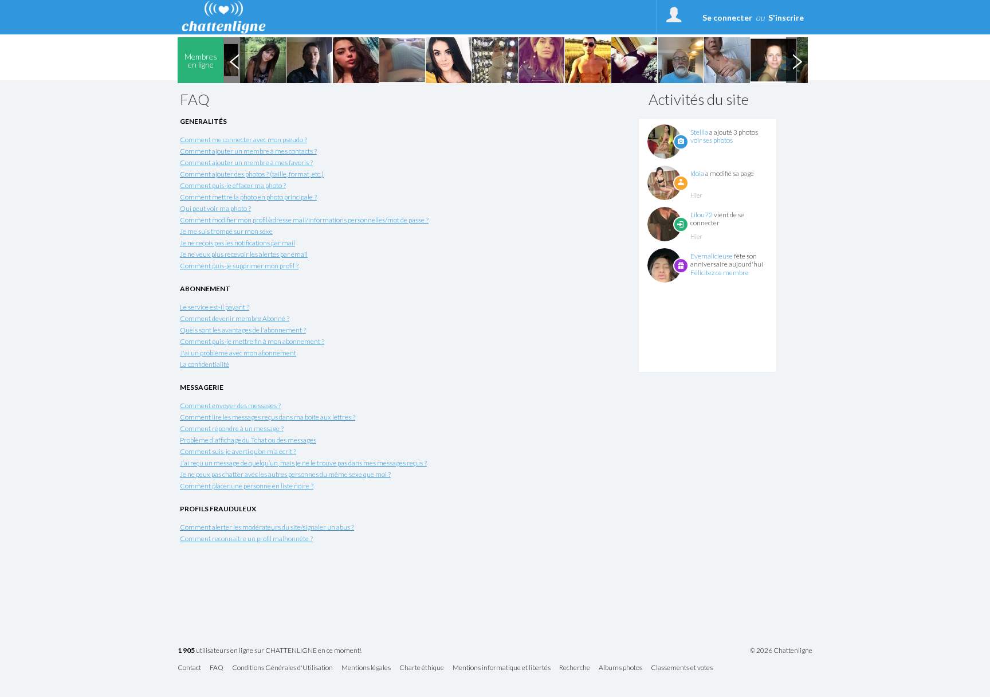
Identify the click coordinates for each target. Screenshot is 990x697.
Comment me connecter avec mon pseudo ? (243, 139)
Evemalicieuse (711, 256)
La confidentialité (204, 364)
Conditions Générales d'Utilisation (282, 668)
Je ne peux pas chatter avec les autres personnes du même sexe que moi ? (285, 474)
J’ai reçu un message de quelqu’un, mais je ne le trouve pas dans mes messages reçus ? (303, 463)
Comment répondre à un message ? (232, 428)
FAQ (216, 668)
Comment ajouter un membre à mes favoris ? (246, 162)
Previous (234, 60)
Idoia (697, 173)
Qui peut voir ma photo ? (215, 208)
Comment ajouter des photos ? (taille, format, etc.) (252, 174)
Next (797, 60)
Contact (189, 668)
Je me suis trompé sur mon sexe (226, 231)
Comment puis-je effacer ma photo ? (233, 185)
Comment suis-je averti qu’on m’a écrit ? (238, 451)
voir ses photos (711, 140)
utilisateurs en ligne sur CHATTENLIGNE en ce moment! (270, 651)
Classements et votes (682, 668)
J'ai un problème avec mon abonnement (238, 352)
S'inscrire (786, 17)
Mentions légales (366, 668)
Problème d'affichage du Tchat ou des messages (248, 440)
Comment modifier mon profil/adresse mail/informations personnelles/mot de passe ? (304, 220)
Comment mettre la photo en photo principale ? (248, 197)
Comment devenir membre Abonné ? (234, 318)
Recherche (574, 668)
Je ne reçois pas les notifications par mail (237, 242)
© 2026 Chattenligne (781, 650)
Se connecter (727, 17)
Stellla (699, 132)
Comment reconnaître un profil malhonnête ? (246, 538)
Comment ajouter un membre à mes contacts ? (248, 151)
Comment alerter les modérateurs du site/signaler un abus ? (267, 527)
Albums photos (620, 668)
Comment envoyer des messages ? (230, 405)
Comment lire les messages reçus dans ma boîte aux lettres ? (267, 417)
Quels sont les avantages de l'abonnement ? (243, 330)
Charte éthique (421, 668)
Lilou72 (701, 214)
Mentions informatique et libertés (502, 668)
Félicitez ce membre (719, 272)
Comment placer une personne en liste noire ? (246, 485)
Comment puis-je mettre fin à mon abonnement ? (252, 341)
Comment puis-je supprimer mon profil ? (239, 265)
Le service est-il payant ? (214, 307)
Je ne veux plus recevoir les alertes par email (244, 254)
